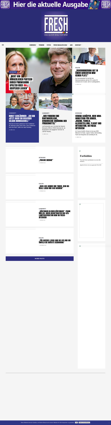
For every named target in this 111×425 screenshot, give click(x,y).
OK (76, 422)
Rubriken (33, 45)
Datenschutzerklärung (84, 422)
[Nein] (109, 423)
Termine (41, 45)
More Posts (39, 258)
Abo (71, 45)
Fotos (49, 45)
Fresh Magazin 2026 (60, 45)
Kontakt (78, 45)
